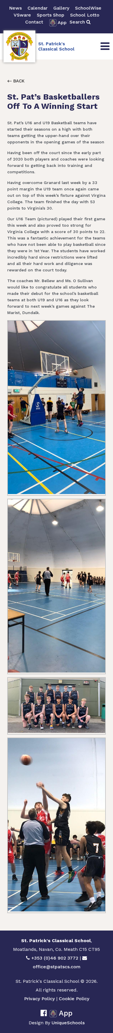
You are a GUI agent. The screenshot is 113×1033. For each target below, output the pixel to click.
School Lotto (84, 15)
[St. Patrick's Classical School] (19, 46)
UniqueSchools (68, 1022)
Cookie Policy (74, 998)
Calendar (38, 8)
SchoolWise (88, 8)
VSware (22, 15)
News (15, 8)
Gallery (61, 8)
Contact (34, 22)
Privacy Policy (39, 998)
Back (18, 81)
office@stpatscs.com (57, 966)
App (62, 22)
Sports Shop (50, 15)
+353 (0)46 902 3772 (54, 958)
